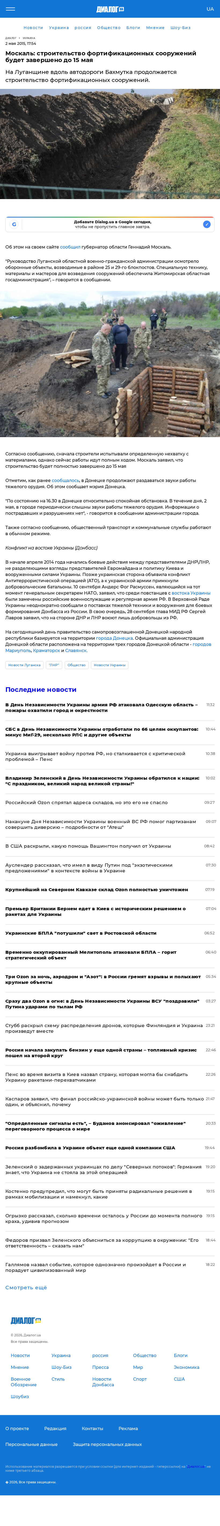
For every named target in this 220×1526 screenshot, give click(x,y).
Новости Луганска (24, 665)
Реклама (128, 1428)
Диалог (10, 38)
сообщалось (65, 480)
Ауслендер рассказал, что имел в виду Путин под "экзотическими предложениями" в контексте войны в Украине (89, 867)
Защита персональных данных (107, 1444)
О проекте (17, 1428)
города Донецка (114, 638)
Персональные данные (31, 1444)
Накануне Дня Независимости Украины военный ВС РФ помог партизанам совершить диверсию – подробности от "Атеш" (100, 824)
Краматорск (46, 650)
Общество (77, 665)
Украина (29, 38)
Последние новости (40, 689)
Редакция (55, 1428)
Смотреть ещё (26, 1288)
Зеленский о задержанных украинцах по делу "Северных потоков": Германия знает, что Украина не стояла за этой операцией (103, 1169)
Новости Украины (110, 665)
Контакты (92, 1428)
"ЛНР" (54, 665)
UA (210, 9)
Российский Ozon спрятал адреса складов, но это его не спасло (86, 802)
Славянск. (76, 650)
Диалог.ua (195, 1466)
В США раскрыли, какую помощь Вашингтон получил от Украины (88, 846)
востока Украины (191, 593)
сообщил (70, 247)
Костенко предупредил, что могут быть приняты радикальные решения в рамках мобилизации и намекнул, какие (98, 1194)
